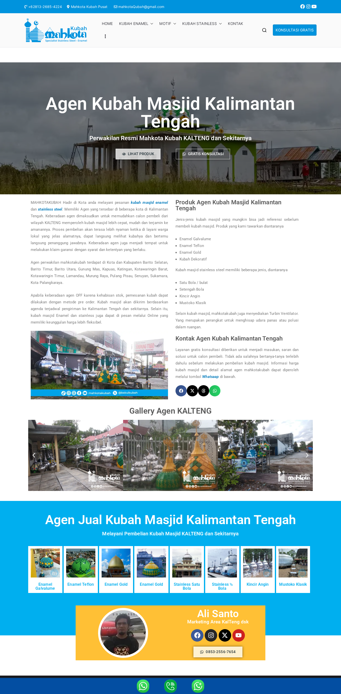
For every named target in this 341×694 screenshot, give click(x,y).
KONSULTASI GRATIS (295, 30)
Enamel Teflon (80, 584)
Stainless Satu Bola (187, 586)
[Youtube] (238, 635)
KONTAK (235, 23)
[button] (150, 23)
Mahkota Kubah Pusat (89, 6)
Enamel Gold (116, 584)
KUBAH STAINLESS (199, 23)
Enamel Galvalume (45, 586)
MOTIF (165, 23)
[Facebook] (197, 635)
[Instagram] (211, 635)
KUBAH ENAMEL (134, 23)
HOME (107, 23)
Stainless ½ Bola (222, 586)
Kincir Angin (258, 584)
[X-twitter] (225, 635)
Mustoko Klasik (293, 584)
